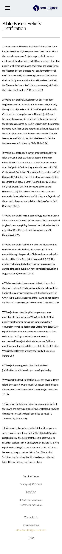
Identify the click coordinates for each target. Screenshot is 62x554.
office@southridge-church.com (31, 530)
